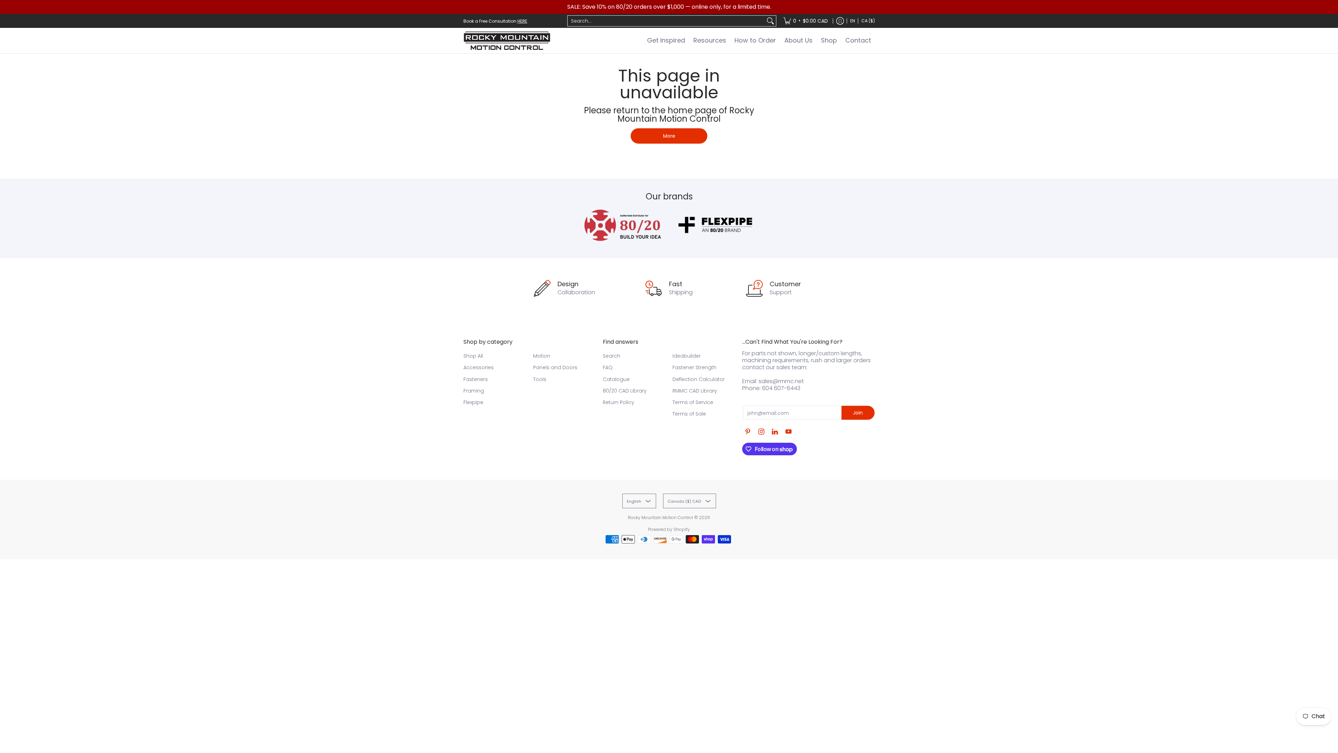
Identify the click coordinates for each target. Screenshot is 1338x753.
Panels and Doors (555, 367)
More (669, 135)
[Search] (770, 21)
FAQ (608, 367)
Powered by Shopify (669, 529)
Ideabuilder (686, 355)
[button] (748, 432)
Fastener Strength (694, 367)
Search (611, 355)
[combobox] (666, 21)
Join (858, 412)
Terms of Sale (689, 413)
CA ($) (868, 21)
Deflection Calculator (698, 379)
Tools (539, 379)
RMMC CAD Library (694, 390)
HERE (522, 21)
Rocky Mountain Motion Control (660, 517)
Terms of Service (692, 402)
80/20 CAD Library (625, 390)
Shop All (473, 355)
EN (852, 21)
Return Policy (618, 402)
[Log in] (840, 21)
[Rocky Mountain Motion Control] (507, 40)
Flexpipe (473, 402)
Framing (473, 390)
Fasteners (475, 379)
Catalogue (616, 379)
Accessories (478, 367)
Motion (541, 355)
